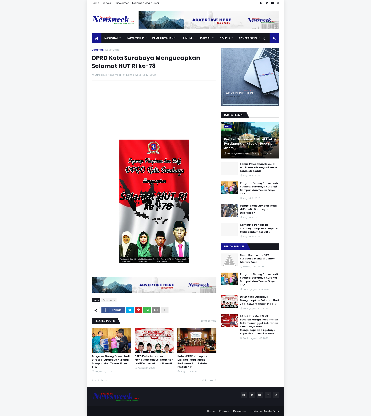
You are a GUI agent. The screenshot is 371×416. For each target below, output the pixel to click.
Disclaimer (122, 3)
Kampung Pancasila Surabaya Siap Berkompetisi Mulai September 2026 (259, 228)
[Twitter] (130, 310)
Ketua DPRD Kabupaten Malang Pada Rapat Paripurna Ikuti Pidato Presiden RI (193, 362)
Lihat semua (208, 320)
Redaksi (107, 3)
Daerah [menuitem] (205, 38)
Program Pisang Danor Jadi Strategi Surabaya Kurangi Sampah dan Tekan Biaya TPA (110, 362)
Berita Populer (234, 246)
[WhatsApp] (147, 310)
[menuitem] (96, 38)
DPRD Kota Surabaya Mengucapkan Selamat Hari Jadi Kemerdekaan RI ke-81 (154, 360)
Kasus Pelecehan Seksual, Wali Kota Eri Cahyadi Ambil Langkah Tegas (258, 167)
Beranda (97, 50)
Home (95, 3)
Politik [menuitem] (225, 38)
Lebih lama (207, 380)
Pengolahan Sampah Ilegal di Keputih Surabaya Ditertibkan (258, 209)
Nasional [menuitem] (111, 38)
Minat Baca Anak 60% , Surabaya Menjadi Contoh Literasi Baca (258, 258)
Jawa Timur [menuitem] (135, 38)
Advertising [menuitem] (247, 38)
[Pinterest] (138, 310)
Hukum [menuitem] (187, 38)
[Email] (156, 310)
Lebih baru (100, 380)
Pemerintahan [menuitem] (163, 38)
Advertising (112, 50)
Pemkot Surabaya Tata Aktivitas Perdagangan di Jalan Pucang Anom (250, 143)
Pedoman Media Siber (145, 3)
